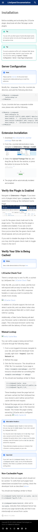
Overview (14, 77)
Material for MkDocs (14, 524)
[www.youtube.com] (18, 528)
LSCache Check (21, 280)
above (26, 486)
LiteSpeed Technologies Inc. (24, 522)
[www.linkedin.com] (22, 528)
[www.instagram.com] (14, 528)
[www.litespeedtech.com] (25, 528)
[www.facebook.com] (6, 528)
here (26, 265)
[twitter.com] (10, 528)
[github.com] (3, 528)
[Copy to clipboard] (36, 95)
